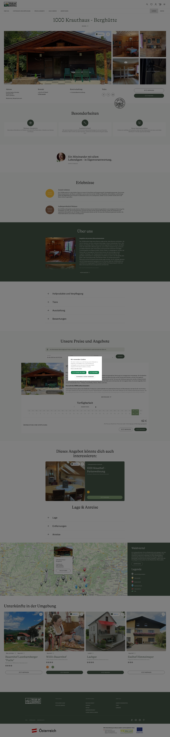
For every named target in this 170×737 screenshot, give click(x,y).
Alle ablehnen (94, 372)
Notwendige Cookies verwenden (85, 376)
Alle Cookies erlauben (78, 372)
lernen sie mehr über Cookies (76, 368)
